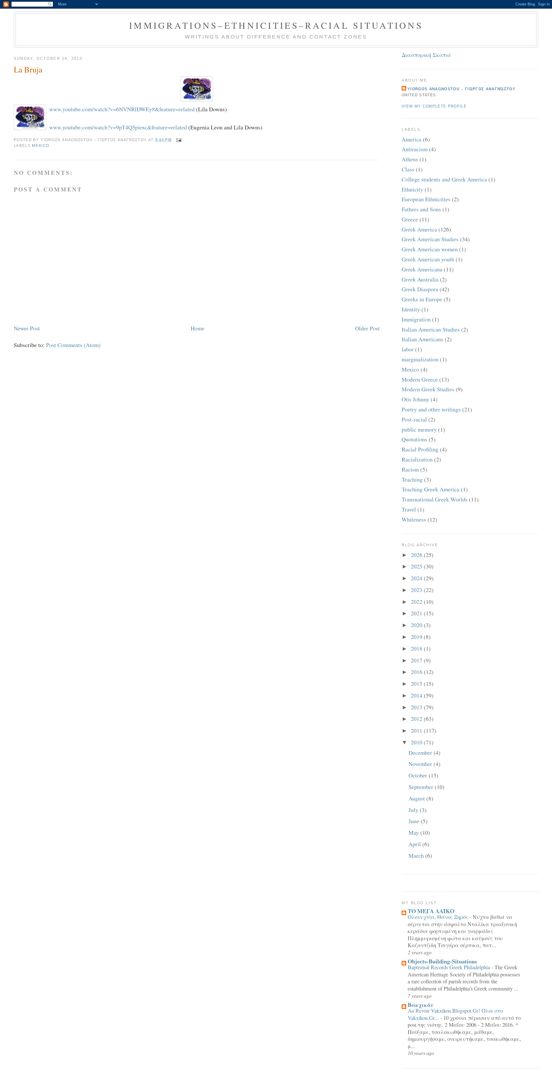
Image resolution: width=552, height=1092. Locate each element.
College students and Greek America (444, 179)
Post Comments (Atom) (73, 345)
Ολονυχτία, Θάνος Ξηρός (438, 916)
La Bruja (28, 69)
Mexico (40, 145)
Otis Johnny (415, 399)
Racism (410, 469)
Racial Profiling (420, 449)
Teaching (412, 479)
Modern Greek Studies (428, 389)
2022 (417, 602)
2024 (417, 578)
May (414, 832)
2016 (417, 672)
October (419, 775)
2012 (417, 719)
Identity (411, 309)
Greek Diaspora (420, 289)
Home (197, 328)
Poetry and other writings (431, 409)
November (421, 764)
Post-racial (414, 419)
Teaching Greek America (430, 489)
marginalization (420, 359)
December (421, 752)
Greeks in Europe (422, 299)
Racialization (417, 459)
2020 (417, 625)
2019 (417, 637)
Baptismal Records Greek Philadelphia (449, 967)
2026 (417, 555)
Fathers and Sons (421, 209)
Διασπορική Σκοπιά (426, 55)
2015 (417, 683)
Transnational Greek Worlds (434, 499)
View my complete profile (434, 106)
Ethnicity (412, 189)
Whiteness (414, 519)
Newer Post (27, 328)
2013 (417, 707)
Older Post (367, 328)
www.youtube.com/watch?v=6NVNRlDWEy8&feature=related (122, 109)
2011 (417, 730)
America (411, 139)
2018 (417, 648)
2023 (417, 590)
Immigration (416, 319)
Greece (410, 219)
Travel (409, 509)
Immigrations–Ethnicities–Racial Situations (276, 25)
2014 (417, 695)
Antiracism (415, 149)
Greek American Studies (430, 239)
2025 (417, 566)
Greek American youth (428, 259)
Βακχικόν (420, 1005)
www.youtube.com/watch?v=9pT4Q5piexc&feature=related (118, 127)
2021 (417, 613)
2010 (417, 742)
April (415, 844)
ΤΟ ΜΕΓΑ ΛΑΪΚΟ (431, 911)
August (417, 798)
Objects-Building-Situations (442, 961)
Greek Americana (422, 269)
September (422, 787)
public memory (419, 429)
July (414, 810)
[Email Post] (178, 140)
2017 (417, 660)
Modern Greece (420, 379)
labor (408, 349)
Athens (410, 159)
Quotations (414, 439)
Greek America (419, 229)
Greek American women (430, 249)
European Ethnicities (426, 199)
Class (408, 169)
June (415, 821)
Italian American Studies (431, 329)
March (417, 855)
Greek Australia (420, 279)
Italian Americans (422, 339)
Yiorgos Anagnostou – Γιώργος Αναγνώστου (461, 89)
